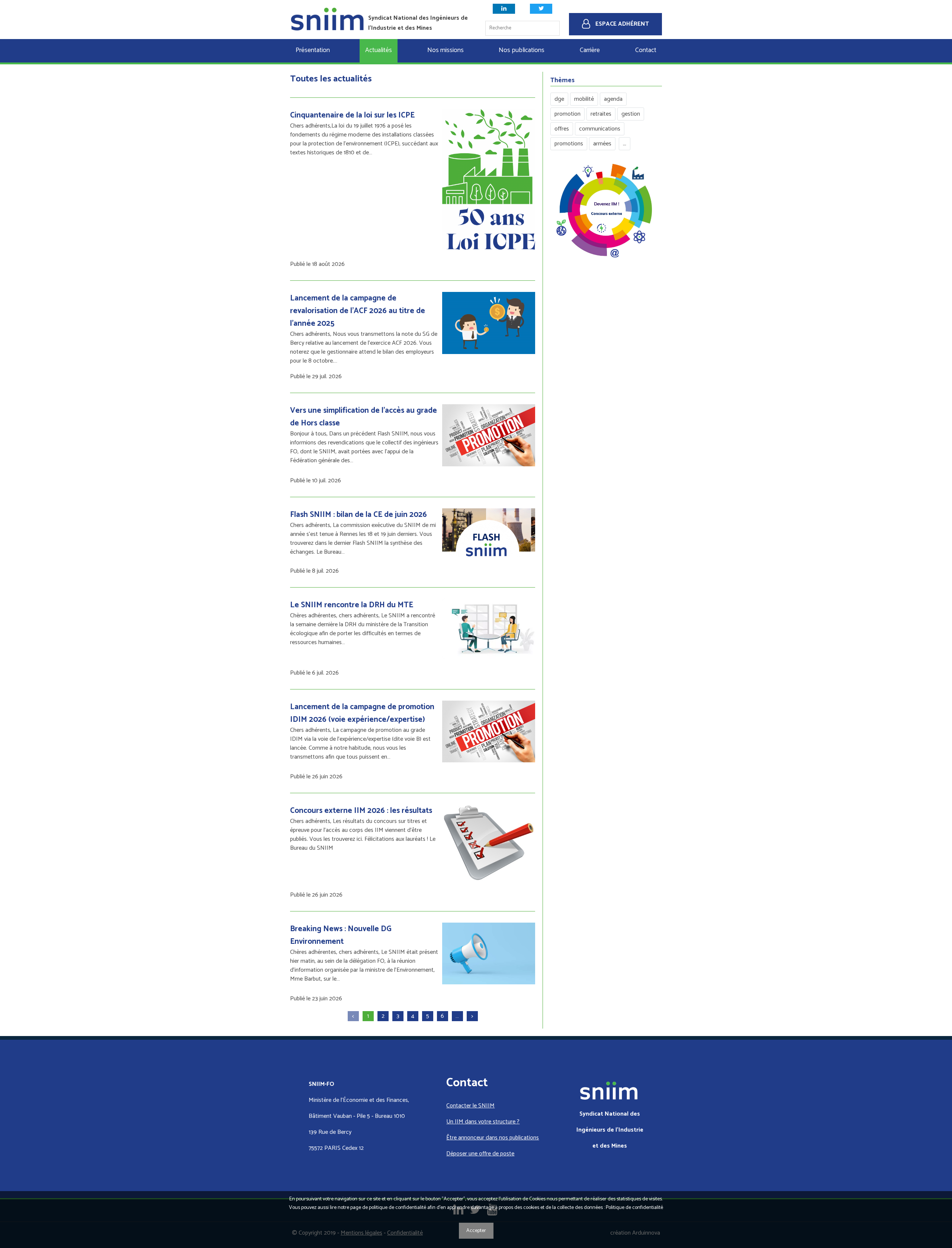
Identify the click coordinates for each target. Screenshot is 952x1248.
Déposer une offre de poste (480, 1154)
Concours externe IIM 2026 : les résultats (361, 810)
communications (599, 129)
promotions (568, 144)
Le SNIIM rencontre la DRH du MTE (351, 605)
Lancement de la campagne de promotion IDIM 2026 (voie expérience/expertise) (362, 713)
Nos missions (445, 50)
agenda (613, 99)
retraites (601, 114)
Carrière (590, 50)
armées (602, 144)
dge (559, 99)
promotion (567, 114)
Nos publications (521, 50)
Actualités (378, 50)
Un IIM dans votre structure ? (483, 1122)
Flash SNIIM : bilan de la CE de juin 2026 (358, 514)
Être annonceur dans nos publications (492, 1138)
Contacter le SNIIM (470, 1106)
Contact (645, 50)
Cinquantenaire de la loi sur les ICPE (352, 115)
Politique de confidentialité (634, 1207)
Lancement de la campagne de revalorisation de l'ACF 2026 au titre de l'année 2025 (357, 311)
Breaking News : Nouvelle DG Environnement (341, 935)
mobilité (584, 99)
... (624, 144)
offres (561, 129)
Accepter (476, 1230)
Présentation (313, 50)
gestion (630, 114)
